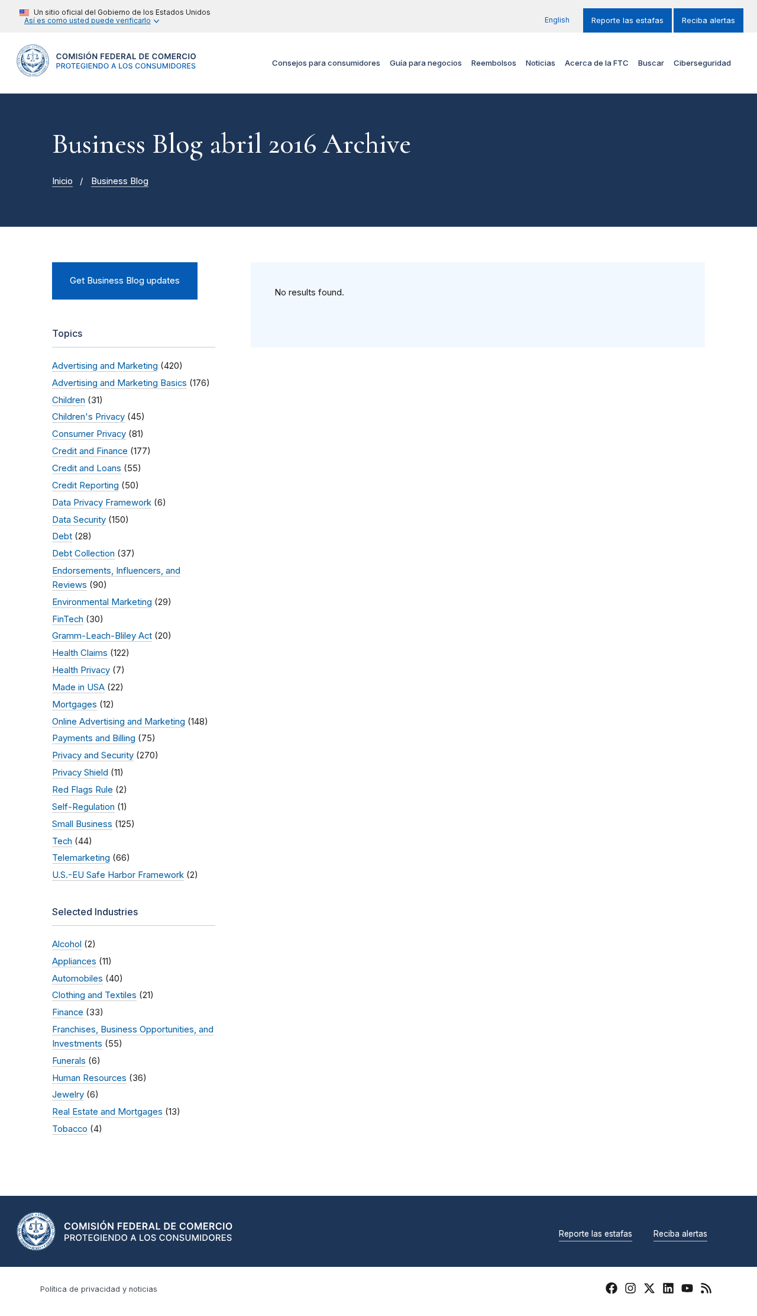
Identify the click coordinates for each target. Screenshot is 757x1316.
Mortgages (74, 704)
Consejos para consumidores (326, 62)
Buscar (651, 62)
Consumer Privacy (89, 434)
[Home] (106, 69)
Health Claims (80, 653)
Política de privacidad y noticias (98, 1289)
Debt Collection (83, 553)
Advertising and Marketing (105, 366)
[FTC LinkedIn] (668, 1290)
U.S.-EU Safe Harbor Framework (118, 875)
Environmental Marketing (102, 602)
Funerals (69, 1061)
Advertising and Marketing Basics (119, 383)
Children (68, 400)
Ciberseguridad (702, 62)
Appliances (74, 961)
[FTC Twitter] (649, 1288)
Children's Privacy (88, 416)
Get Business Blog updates (125, 280)
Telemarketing (81, 857)
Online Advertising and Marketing (118, 721)
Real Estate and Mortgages (107, 1111)
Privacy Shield (80, 772)
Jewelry (68, 1094)
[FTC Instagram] (630, 1290)
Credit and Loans (86, 468)
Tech (62, 841)
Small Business (82, 824)
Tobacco (70, 1129)
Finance (67, 1012)
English (557, 19)
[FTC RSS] (706, 1290)
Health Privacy (81, 670)
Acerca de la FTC (597, 62)
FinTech (67, 619)
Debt (62, 536)
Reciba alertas (708, 20)
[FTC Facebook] (611, 1290)
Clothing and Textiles (94, 995)
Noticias (540, 62)
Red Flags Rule (82, 789)
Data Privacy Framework (101, 502)
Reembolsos (493, 62)
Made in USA (78, 687)
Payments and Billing (93, 738)
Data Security (79, 519)
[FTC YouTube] (687, 1290)
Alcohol (67, 944)
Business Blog (119, 181)
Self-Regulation (83, 807)
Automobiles (77, 978)
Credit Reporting (85, 485)
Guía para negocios (426, 62)
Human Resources (89, 1078)
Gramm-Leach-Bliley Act (102, 635)
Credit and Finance (90, 451)
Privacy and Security (93, 755)
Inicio (62, 181)
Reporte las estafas (627, 20)
